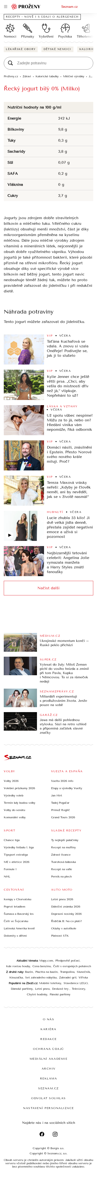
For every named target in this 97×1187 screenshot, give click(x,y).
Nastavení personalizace (48, 1108)
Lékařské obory (21, 49)
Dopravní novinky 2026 (66, 913)
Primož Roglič (60, 810)
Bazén (29, 972)
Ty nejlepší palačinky (64, 840)
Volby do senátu (14, 810)
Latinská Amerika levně (19, 928)
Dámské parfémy (22, 988)
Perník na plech (61, 876)
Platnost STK (60, 935)
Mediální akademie (49, 1058)
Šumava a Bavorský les (19, 913)
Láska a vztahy (62, 406)
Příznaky (27, 37)
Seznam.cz (69, 6)
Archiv (49, 1068)
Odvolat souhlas (48, 1098)
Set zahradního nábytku (41, 977)
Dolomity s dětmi (15, 935)
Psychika (65, 37)
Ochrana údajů (48, 1049)
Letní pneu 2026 (62, 899)
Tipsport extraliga (16, 854)
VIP (50, 335)
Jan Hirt (56, 795)
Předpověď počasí (67, 960)
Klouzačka (16, 977)
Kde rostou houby (18, 966)
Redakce (48, 1039)
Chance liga (12, 840)
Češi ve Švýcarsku (16, 921)
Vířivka (83, 977)
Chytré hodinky (37, 994)
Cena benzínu (41, 966)
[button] (24, 349)
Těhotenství (86, 37)
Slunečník (83, 972)
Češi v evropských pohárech (72, 966)
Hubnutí (55, 512)
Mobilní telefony (50, 983)
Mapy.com (46, 960)
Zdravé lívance (61, 854)
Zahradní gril (67, 977)
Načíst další (48, 588)
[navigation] (5, 6)
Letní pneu (42, 988)
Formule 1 (10, 869)
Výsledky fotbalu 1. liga (19, 847)
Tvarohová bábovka (63, 862)
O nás (48, 1019)
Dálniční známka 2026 (65, 906)
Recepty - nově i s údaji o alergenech (42, 16)
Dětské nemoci (57, 49)
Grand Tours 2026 (63, 817)
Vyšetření (46, 37)
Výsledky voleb (13, 795)
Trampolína (67, 972)
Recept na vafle (61, 869)
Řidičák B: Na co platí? (66, 921)
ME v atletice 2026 (16, 862)
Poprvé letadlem (14, 906)
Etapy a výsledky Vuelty (66, 788)
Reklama (48, 1078)
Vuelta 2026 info (62, 781)
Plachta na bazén (46, 972)
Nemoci (10, 37)
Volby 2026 (11, 781)
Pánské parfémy (60, 994)
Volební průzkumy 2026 (19, 788)
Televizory (78, 988)
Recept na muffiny (63, 847)
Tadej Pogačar (60, 802)
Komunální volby (15, 817)
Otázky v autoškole (63, 928)
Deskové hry (60, 988)
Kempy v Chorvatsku (17, 899)
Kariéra (48, 1029)
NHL (7, 876)
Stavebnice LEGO (76, 983)
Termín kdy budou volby (19, 802)
